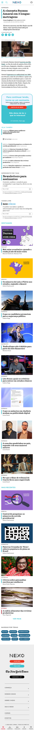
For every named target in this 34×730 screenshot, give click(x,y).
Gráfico (4, 279)
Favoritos (6, 155)
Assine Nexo (17, 661)
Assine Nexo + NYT (17, 676)
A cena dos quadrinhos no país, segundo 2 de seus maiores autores (17, 445)
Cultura (14, 635)
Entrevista (4, 344)
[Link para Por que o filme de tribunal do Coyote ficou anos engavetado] (17, 464)
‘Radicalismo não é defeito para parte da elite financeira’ (17, 347)
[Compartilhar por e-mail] (9, 35)
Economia (13, 631)
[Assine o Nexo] (3, 727)
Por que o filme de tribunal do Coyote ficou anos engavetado (16, 479)
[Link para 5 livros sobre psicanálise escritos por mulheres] (17, 566)
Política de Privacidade (27, 191)
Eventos (8, 718)
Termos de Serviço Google (11, 193)
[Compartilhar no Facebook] (2, 35)
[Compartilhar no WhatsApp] (13, 35)
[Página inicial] (17, 2)
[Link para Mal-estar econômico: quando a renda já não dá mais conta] (17, 236)
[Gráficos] (9, 727)
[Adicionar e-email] (30, 189)
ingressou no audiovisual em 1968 (19, 74)
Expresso (4, 311)
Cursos (7, 713)
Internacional (24, 631)
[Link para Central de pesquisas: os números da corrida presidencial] (17, 500)
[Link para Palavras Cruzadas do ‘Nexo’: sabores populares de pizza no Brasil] (17, 533)
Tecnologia (6, 639)
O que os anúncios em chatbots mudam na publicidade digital (17, 412)
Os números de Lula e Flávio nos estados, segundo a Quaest (17, 283)
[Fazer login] (31, 2)
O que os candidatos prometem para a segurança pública (17, 315)
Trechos (5, 165)
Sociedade (5, 635)
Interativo (6, 149)
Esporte (14, 639)
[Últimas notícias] (24, 727)
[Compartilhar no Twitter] (6, 35)
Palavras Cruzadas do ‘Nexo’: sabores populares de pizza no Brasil (16, 549)
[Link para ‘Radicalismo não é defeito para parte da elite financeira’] (17, 333)
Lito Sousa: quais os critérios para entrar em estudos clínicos (17, 380)
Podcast (4, 247)
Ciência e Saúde (24, 635)
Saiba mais (14, 139)
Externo (5, 160)
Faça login (17, 666)
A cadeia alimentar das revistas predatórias (17, 612)
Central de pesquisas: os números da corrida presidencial (14, 516)
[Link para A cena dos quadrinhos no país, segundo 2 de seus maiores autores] (17, 429)
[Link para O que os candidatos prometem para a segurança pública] (17, 300)
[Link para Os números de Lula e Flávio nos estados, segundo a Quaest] (17, 268)
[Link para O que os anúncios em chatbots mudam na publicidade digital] (17, 397)
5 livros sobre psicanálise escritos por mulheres (14, 581)
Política (4, 631)
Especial (5, 144)
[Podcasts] (17, 727)
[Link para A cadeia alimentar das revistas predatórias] (17, 597)
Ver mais (17, 619)
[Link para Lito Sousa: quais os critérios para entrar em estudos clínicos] (17, 365)
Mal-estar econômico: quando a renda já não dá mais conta (17, 250)
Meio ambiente (24, 639)
